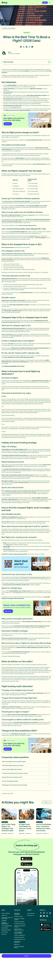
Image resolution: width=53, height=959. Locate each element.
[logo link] (5, 2)
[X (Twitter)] (47, 913)
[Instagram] (44, 913)
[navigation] (49, 2)
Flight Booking (11, 28)
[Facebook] (41, 913)
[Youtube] (44, 916)
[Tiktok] (50, 913)
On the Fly (5, 28)
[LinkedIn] (41, 916)
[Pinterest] (47, 916)
